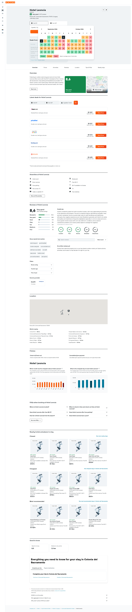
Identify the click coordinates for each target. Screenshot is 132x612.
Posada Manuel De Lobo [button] (95, 519)
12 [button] (63, 41)
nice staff (45, 250)
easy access (33, 253)
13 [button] (41, 44)
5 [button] (63, 37)
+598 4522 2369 (34, 18)
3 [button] (56, 37)
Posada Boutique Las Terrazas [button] (37, 519)
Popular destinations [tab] (49, 568)
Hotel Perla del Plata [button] (94, 456)
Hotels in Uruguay (56, 608)
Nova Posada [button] (53, 456)
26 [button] (63, 48)
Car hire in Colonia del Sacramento (41, 577)
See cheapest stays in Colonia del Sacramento (96, 468)
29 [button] (49, 52)
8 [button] (83, 41)
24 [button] (56, 48)
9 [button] (52, 41)
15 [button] (48, 44)
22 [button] (49, 48)
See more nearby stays (102, 436)
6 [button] (41, 41)
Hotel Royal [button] (72, 456)
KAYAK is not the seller (37, 595)
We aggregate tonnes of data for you (41, 598)
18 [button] (59, 44)
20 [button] (41, 48)
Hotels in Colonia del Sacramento (65, 577)
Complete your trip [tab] (37, 568)
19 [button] (63, 44)
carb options (44, 256)
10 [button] (56, 41)
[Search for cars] (3, 13)
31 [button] (90, 52)
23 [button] (52, 48)
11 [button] (59, 41)
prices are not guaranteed (60, 590)
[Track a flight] (3, 21)
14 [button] (45, 44)
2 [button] (52, 37)
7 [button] (79, 41)
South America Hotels (45, 608)
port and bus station (35, 256)
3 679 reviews (42, 14)
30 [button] (52, 52)
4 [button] (68, 41)
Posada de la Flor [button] (54, 488)
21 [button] (45, 48)
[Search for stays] (3, 10)
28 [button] (45, 52)
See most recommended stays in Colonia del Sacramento (93, 501)
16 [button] (52, 44)
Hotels (38, 608)
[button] (2, 2)
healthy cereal (41, 253)
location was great (34, 246)
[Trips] (3, 25)
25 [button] (60, 48)
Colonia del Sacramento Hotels (68, 608)
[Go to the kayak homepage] (10, 2)
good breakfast (42, 243)
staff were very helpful (35, 250)
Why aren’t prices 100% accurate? (40, 600)
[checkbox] (37, 283)
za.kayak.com (32, 608)
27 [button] (41, 52)
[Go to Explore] (3, 17)
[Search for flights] (3, 7)
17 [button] (56, 44)
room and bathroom (45, 246)
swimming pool (33, 243)
